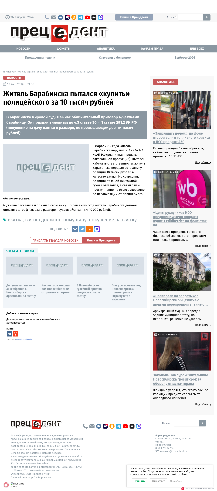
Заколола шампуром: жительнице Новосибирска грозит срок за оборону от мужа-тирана (180, 379)
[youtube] (87, 17)
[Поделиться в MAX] (97, 229)
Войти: (10, 328)
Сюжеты (64, 49)
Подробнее (202, 162)
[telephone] (85, 426)
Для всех (197, 49)
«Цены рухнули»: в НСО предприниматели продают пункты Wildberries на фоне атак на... (180, 218)
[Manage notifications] (6, 484)
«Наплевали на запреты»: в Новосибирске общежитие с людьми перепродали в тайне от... (180, 300)
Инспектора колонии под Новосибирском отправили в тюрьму (56, 288)
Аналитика (106, 49)
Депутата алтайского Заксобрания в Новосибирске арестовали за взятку (21, 290)
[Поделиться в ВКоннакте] (75, 229)
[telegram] (80, 17)
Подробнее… (177, 481)
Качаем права (152, 49)
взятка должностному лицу (55, 220)
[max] (100, 17)
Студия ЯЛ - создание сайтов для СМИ (199, 489)
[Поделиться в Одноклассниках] (89, 229)
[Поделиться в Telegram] (82, 229)
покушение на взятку (113, 220)
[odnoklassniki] (73, 17)
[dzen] (93, 17)
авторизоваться (16, 322)
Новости (23, 49)
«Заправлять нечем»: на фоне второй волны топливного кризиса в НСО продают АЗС (181, 137)
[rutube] (67, 17)
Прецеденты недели (40, 57)
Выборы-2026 (185, 57)
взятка (15, 220)
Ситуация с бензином (115, 57)
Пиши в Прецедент (134, 17)
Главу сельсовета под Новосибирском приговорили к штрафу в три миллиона (126, 292)
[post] (53, 17)
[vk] (60, 17)
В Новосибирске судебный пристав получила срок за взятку (89, 290)
